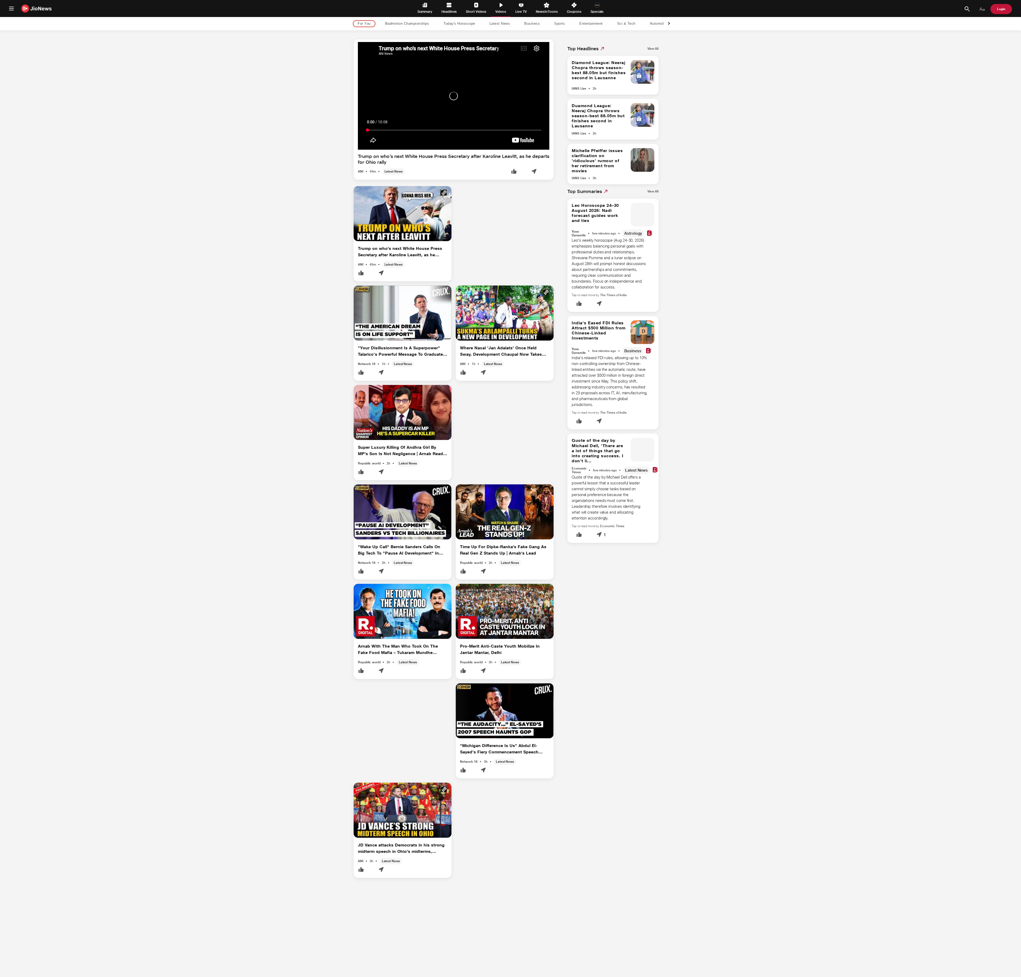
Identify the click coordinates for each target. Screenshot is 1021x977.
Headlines (449, 12)
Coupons (574, 12)
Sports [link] (559, 24)
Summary (424, 12)
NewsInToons (547, 12)
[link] (653, 49)
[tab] (362, 24)
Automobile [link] (659, 24)
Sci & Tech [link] (626, 24)
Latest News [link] (499, 24)
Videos (500, 12)
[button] (514, 171)
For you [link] (364, 24)
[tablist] (506, 24)
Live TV (521, 12)
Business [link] (532, 24)
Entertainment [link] (591, 24)
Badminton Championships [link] (407, 24)
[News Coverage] (649, 233)
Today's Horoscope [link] (459, 24)
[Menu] (11, 8)
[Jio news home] (36, 8)
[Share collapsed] (534, 171)
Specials (597, 12)
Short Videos (476, 12)
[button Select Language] (982, 9)
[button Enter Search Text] (967, 9)
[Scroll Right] (669, 23)
